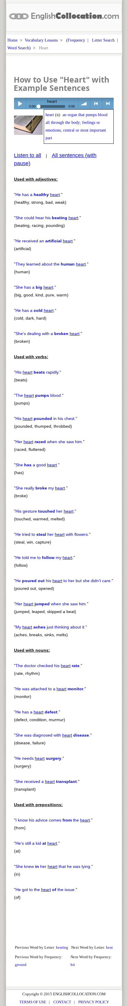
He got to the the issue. (45, 889)
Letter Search (103, 40)
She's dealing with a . (48, 333)
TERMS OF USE (32, 1002)
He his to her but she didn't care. (63, 580)
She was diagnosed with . (52, 735)
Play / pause (20, 103)
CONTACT (62, 1002)
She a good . (36, 464)
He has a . (38, 194)
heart (50, 115)
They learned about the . (51, 264)
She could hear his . (47, 217)
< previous (96, 103)
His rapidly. (37, 372)
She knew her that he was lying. (53, 866)
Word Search (18, 47)
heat (109, 947)
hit (73, 964)
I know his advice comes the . (53, 820)
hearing (62, 947)
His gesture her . (45, 511)
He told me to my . (44, 557)
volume (84, 103)
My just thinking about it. (50, 627)
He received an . (44, 241)
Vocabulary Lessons (41, 40)
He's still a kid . (36, 843)
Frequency (76, 40)
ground (20, 964)
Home (12, 40)
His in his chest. (45, 418)
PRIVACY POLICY (93, 1002)
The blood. (38, 395)
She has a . (34, 287)
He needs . (39, 758)
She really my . (40, 488)
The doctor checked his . (48, 665)
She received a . (46, 781)
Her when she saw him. (49, 441)
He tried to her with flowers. (52, 534)
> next (108, 103)
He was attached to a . (50, 688)
